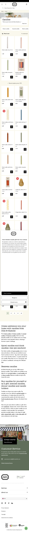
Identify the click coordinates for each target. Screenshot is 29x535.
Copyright (3, 514)
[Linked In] (12, 503)
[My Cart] (26, 4)
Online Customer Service (7, 463)
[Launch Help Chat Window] (26, 528)
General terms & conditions (7, 517)
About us (4, 492)
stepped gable (8, 414)
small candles (21, 373)
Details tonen (14, 302)
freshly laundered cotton (7, 399)
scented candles (20, 393)
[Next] (21, 313)
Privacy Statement (5, 507)
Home (2, 11)
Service (4, 488)
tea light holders (12, 373)
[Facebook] (8, 503)
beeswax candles (11, 335)
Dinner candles (6, 28)
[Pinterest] (5, 503)
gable (13, 414)
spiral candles (16, 351)
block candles (7, 333)
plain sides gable (20, 414)
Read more (24, 23)
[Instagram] (2, 503)
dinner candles (17, 333)
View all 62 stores (8, 442)
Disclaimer (3, 511)
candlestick (6, 406)
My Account (6, 4)
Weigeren (14, 297)
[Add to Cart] (11, 54)
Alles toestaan (7, 293)
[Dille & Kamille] (14, 4)
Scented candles (15, 28)
